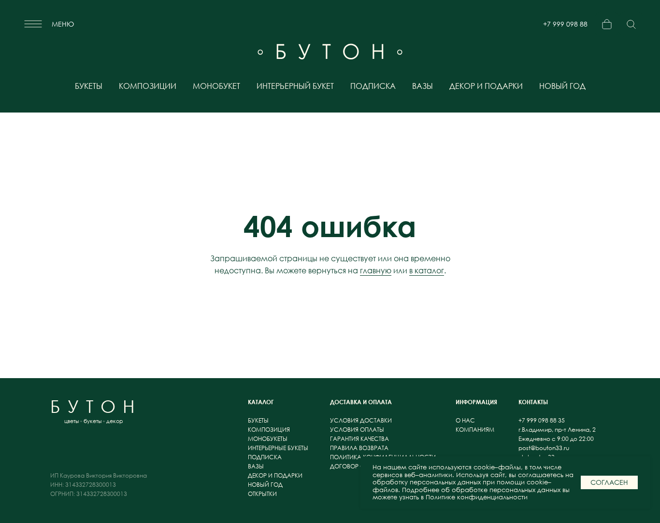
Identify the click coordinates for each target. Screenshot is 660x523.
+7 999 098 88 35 (565, 28)
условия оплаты (357, 429)
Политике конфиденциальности (477, 497)
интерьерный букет (295, 86)
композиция (269, 429)
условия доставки (361, 420)
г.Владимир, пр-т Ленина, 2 (557, 429)
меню (63, 24)
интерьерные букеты (278, 448)
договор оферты (356, 466)
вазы (422, 86)
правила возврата (359, 448)
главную (375, 270)
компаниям (475, 429)
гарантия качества (359, 438)
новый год (562, 86)
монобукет (216, 86)
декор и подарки (486, 86)
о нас (466, 420)
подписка (373, 86)
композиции (147, 86)
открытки (262, 493)
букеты (88, 86)
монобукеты (267, 438)
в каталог (426, 270)
